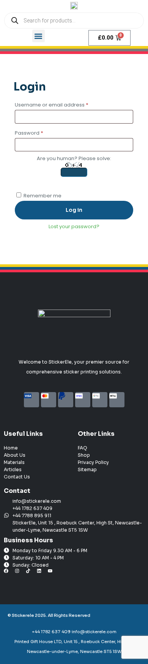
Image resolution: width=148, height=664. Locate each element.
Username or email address (63, 104)
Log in (74, 210)
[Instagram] (19, 573)
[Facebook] (8, 573)
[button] (38, 36)
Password (40, 132)
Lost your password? (74, 226)
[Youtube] (52, 573)
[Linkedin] (41, 573)
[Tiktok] (30, 573)
